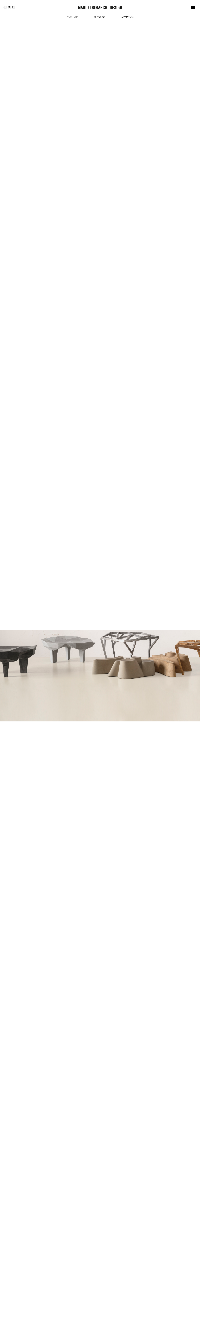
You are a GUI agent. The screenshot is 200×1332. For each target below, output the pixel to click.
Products (72, 17)
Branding (100, 17)
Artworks (127, 17)
